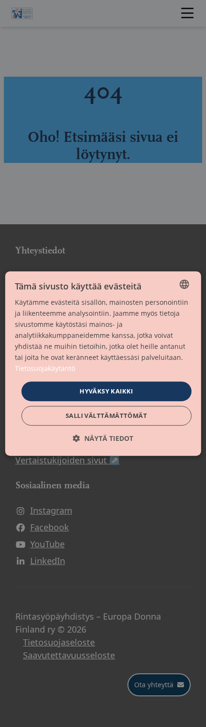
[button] (103, 438)
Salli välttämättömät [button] (106, 415)
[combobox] (184, 284)
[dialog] (103, 363)
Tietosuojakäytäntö (45, 368)
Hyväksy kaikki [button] (106, 391)
